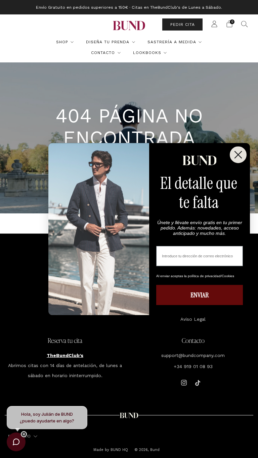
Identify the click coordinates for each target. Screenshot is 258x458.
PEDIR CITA (182, 24)
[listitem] (129, 7)
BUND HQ (118, 450)
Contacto (103, 52)
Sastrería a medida (171, 42)
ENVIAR (199, 295)
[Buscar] (244, 23)
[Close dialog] (238, 154)
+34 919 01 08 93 (193, 366)
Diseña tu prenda (107, 42)
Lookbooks (147, 52)
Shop (62, 42)
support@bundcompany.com (193, 355)
